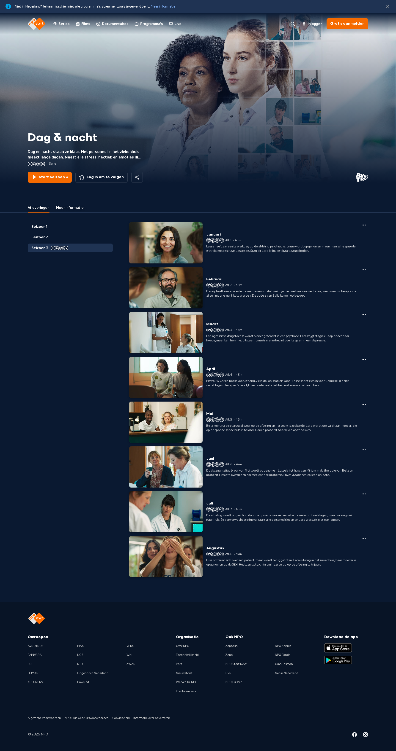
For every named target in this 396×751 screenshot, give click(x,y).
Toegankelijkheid (187, 655)
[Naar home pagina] (37, 24)
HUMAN (33, 673)
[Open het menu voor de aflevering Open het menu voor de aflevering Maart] (363, 314)
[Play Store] (338, 660)
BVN (228, 673)
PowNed (83, 682)
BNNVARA (35, 655)
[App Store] (338, 647)
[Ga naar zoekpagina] (292, 23)
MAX (80, 646)
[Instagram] (365, 735)
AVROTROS (36, 646)
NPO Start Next (236, 664)
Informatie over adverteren (151, 718)
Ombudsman (284, 664)
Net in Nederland (286, 673)
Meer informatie (163, 6)
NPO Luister (234, 682)
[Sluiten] (387, 6)
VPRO (130, 646)
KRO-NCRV (35, 682)
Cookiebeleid (121, 718)
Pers (179, 664)
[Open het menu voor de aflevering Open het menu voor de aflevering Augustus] (363, 539)
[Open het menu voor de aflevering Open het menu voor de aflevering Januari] (363, 225)
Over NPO (182, 646)
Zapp (229, 655)
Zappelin (232, 646)
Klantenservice (186, 691)
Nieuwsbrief (184, 673)
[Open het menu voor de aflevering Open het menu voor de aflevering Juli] (363, 494)
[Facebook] (354, 735)
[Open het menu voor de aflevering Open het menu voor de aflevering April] (363, 359)
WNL (129, 655)
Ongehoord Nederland (92, 673)
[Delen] (137, 177)
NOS (80, 655)
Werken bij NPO (186, 682)
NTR (80, 664)
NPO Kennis (283, 646)
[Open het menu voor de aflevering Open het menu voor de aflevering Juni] (363, 449)
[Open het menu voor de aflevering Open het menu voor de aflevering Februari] (363, 270)
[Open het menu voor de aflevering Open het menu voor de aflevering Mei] (363, 404)
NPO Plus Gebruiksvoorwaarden (87, 718)
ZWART (131, 664)
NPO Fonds (282, 655)
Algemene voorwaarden (44, 718)
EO (30, 664)
